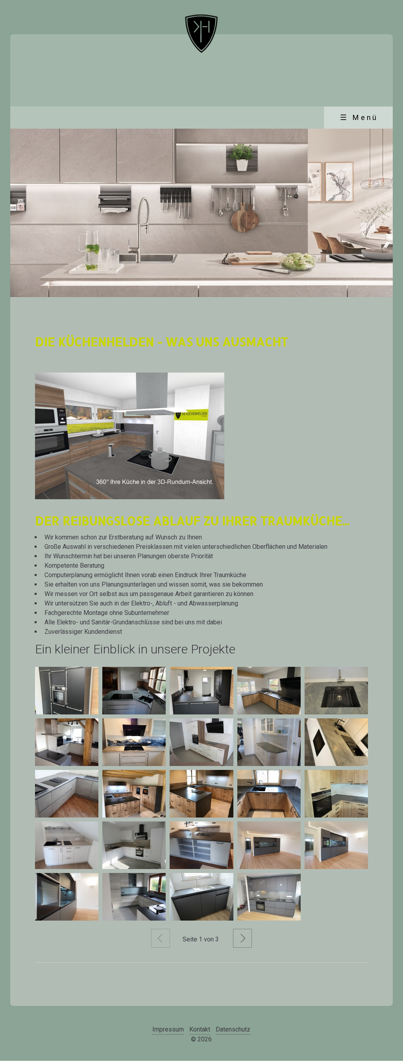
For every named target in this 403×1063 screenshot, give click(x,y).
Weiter (242, 938)
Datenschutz (233, 1029)
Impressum (168, 1029)
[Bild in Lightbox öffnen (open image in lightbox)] (129, 436)
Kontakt (199, 1029)
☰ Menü (359, 117)
